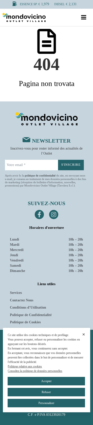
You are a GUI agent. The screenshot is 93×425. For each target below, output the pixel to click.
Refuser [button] (46, 392)
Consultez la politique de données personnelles (35, 371)
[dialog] (46, 370)
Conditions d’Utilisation (28, 307)
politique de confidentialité (40, 175)
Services (16, 293)
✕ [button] (83, 334)
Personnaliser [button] (46, 403)
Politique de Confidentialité (31, 315)
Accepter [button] (46, 381)
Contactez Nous (21, 300)
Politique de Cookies (25, 322)
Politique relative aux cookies (25, 366)
